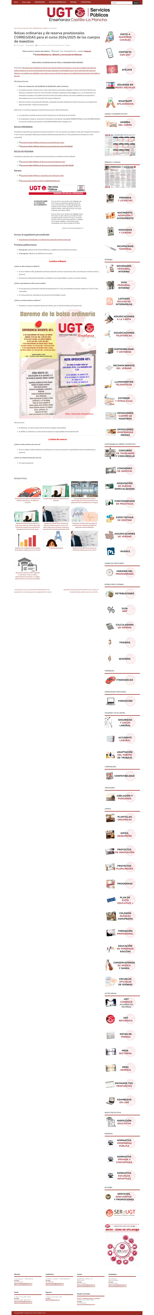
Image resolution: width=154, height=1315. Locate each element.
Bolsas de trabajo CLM (43, 45)
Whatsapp (78, 55)
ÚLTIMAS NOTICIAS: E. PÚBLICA (61, 45)
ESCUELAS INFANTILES (57, 2)
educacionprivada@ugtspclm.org (23, 1285)
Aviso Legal (26, 2)
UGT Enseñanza (20, 45)
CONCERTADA (86, 2)
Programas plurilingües (56, 548)
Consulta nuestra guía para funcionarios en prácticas (56, 499)
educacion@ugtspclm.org (53, 1300)
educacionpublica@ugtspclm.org (23, 1283)
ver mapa (16, 1280)
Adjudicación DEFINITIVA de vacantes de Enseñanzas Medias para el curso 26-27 (84, 549)
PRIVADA (73, 2)
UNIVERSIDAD (40, 2)
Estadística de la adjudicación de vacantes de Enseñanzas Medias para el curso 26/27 (27, 549)
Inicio (16, 2)
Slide (51, 45)
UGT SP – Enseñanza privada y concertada (88, 1298)
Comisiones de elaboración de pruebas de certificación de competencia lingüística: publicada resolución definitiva (84, 525)
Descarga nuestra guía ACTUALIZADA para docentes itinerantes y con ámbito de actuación (27, 500)
